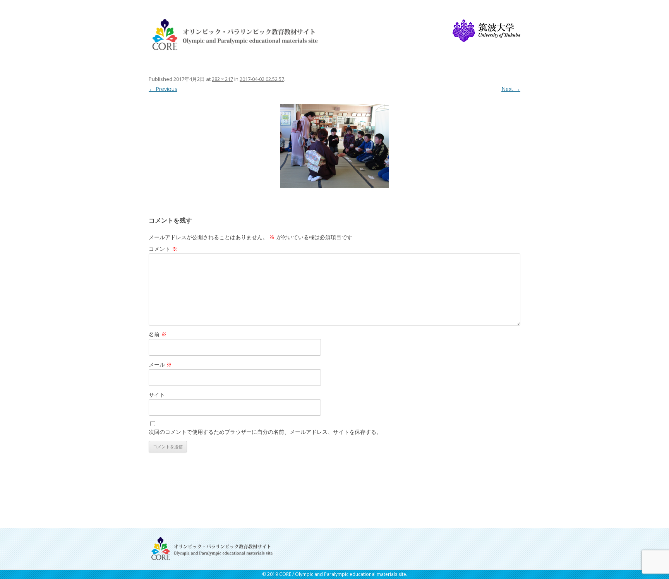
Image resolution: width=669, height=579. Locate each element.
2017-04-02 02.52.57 (262, 78)
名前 (157, 334)
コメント (163, 248)
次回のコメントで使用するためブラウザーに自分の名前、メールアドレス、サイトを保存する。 (265, 431)
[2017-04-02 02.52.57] (334, 146)
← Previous (163, 89)
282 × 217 (222, 78)
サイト (157, 394)
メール (160, 364)
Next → (510, 89)
